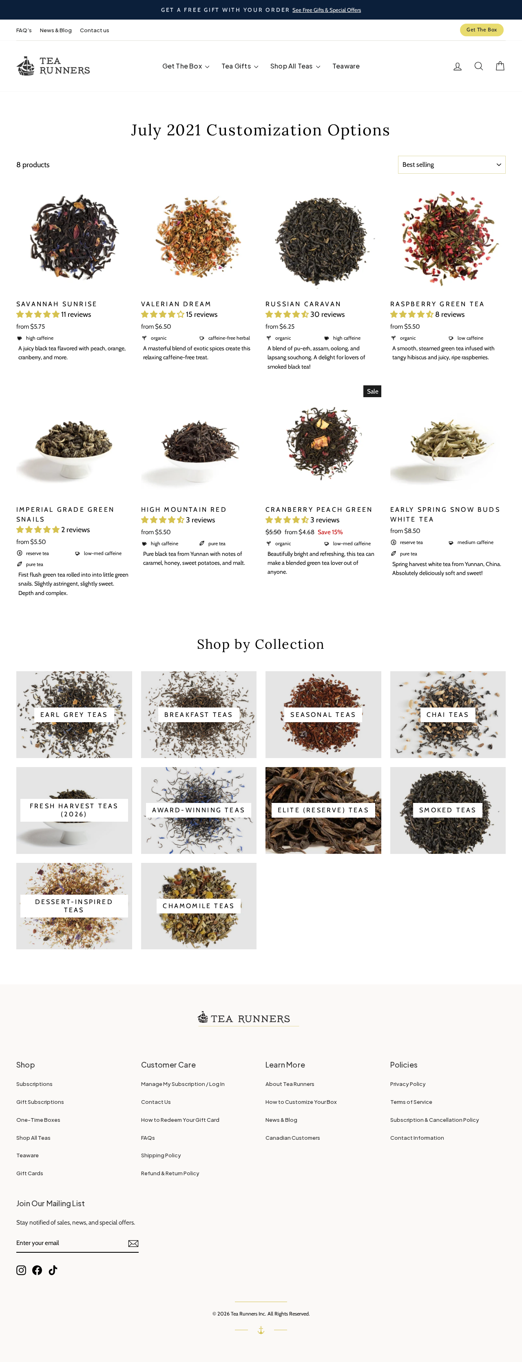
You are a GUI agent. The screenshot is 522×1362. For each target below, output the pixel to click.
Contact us (94, 30)
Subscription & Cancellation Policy (434, 1120)
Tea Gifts (236, 66)
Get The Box (482, 30)
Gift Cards (29, 1173)
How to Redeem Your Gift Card (180, 1120)
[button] (38, 314)
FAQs (148, 1137)
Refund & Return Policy (170, 1173)
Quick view (74, 285)
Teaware (346, 66)
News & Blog (56, 30)
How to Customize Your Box (301, 1102)
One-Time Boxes (38, 1120)
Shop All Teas (292, 66)
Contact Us (156, 1102)
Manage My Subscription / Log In (183, 1084)
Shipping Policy (161, 1155)
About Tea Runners (289, 1084)
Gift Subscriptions (40, 1102)
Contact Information (417, 1137)
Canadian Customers (292, 1137)
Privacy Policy (408, 1084)
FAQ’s (24, 30)
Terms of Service (411, 1102)
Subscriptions (34, 1084)
